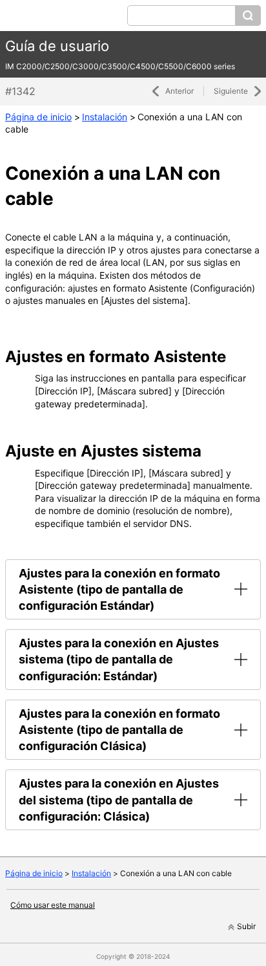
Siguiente (231, 91)
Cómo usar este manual (52, 905)
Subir (246, 926)
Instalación (104, 116)
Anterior (179, 91)
